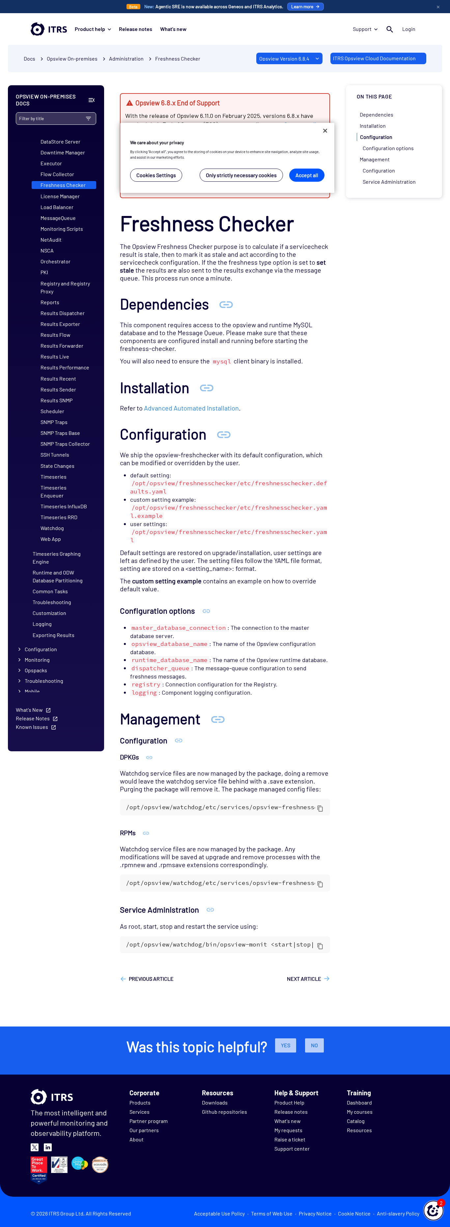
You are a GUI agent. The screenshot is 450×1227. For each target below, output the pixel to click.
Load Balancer (57, 207)
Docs (29, 58)
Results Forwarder (62, 345)
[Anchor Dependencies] (226, 303)
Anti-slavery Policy (398, 1213)
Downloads (215, 1102)
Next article (304, 978)
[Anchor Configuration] (224, 433)
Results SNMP (56, 400)
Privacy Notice (315, 1213)
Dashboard (359, 1102)
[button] (433, 1210)
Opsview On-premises (72, 58)
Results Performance (65, 367)
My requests (288, 1130)
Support (362, 29)
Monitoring (37, 659)
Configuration (41, 649)
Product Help (289, 1102)
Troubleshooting (52, 602)
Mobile (32, 691)
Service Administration (389, 181)
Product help (90, 29)
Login (408, 29)
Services (139, 1111)
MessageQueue (58, 218)
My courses (360, 1111)
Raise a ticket (289, 1139)
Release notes (135, 29)
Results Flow (55, 335)
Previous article (151, 978)
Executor (51, 163)
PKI (44, 272)
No (314, 1045)
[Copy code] (320, 808)
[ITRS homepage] (49, 29)
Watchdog (52, 528)
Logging (42, 624)
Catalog (356, 1121)
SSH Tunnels (55, 454)
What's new (173, 29)
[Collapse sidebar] (91, 100)
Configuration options (388, 148)
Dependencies (376, 114)
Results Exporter (60, 324)
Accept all (306, 175)
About (136, 1139)
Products (140, 1102)
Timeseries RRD (59, 517)
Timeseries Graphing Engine (57, 557)
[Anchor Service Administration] (210, 909)
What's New (29, 710)
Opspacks (36, 670)
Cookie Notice (354, 1213)
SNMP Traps (54, 422)
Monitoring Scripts (62, 229)
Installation (373, 125)
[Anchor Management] (218, 718)
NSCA (47, 250)
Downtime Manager (63, 152)
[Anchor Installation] (206, 387)
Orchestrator (55, 261)
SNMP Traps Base (60, 433)
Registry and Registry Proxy (65, 287)
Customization (49, 613)
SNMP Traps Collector (65, 443)
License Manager (60, 196)
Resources (359, 1130)
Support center (292, 1148)
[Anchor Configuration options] (206, 610)
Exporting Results (53, 635)
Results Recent (58, 378)
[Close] (325, 130)
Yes (285, 1045)
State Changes (57, 466)
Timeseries (54, 476)
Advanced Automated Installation (191, 408)
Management (375, 159)
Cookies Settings (156, 175)
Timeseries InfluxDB (64, 506)
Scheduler (52, 411)
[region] (227, 158)
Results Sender (58, 389)
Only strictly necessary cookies (241, 175)
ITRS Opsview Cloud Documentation (374, 58)
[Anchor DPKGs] (149, 757)
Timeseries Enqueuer (54, 491)
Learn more (302, 6)
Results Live (55, 356)
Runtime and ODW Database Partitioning (58, 576)
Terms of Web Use (272, 1213)
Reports (50, 302)
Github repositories (224, 1111)
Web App (51, 539)
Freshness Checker (177, 58)
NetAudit (51, 239)
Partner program (148, 1121)
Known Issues (32, 727)
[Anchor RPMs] (146, 833)
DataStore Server (60, 141)
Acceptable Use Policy (219, 1213)
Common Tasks (50, 591)
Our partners (144, 1130)
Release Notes (33, 718)
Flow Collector (57, 174)
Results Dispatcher (63, 313)
